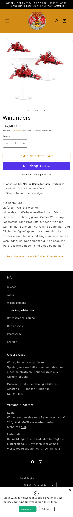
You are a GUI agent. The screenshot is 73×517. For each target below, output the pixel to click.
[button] (7, 21)
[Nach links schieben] (29, 110)
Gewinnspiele (15, 325)
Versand (17, 130)
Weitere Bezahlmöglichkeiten (36, 174)
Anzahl (6, 136)
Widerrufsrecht (16, 302)
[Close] (70, 490)
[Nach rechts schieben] (44, 110)
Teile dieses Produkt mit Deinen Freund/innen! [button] (35, 256)
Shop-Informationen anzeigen (24, 193)
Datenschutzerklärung (21, 317)
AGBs (10, 294)
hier (23, 427)
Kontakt (12, 341)
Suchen (11, 286)
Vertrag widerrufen (23, 310)
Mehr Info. (50, 501)
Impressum (14, 333)
